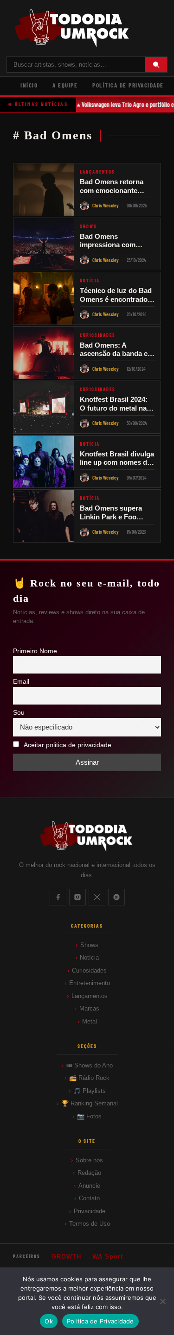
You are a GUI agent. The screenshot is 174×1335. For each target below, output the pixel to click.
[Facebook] (58, 897)
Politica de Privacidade (100, 1321)
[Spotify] (116, 897)
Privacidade (89, 1211)
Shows (89, 945)
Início (29, 85)
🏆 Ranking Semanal (89, 1103)
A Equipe (64, 85)
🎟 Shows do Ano (89, 1065)
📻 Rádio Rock (89, 1077)
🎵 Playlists (89, 1090)
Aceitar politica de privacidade (67, 745)
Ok (49, 1321)
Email (21, 681)
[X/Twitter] (97, 897)
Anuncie (89, 1185)
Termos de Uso (89, 1223)
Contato (89, 1198)
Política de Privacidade (128, 85)
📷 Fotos (89, 1116)
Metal (89, 1021)
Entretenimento (89, 982)
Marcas (89, 1008)
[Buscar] (156, 64)
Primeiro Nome (35, 651)
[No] (162, 1301)
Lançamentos (89, 995)
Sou (19, 712)
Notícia (89, 957)
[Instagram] (77, 897)
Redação (89, 1172)
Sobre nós (89, 1160)
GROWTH (66, 1256)
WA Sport (107, 1256)
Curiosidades (89, 970)
